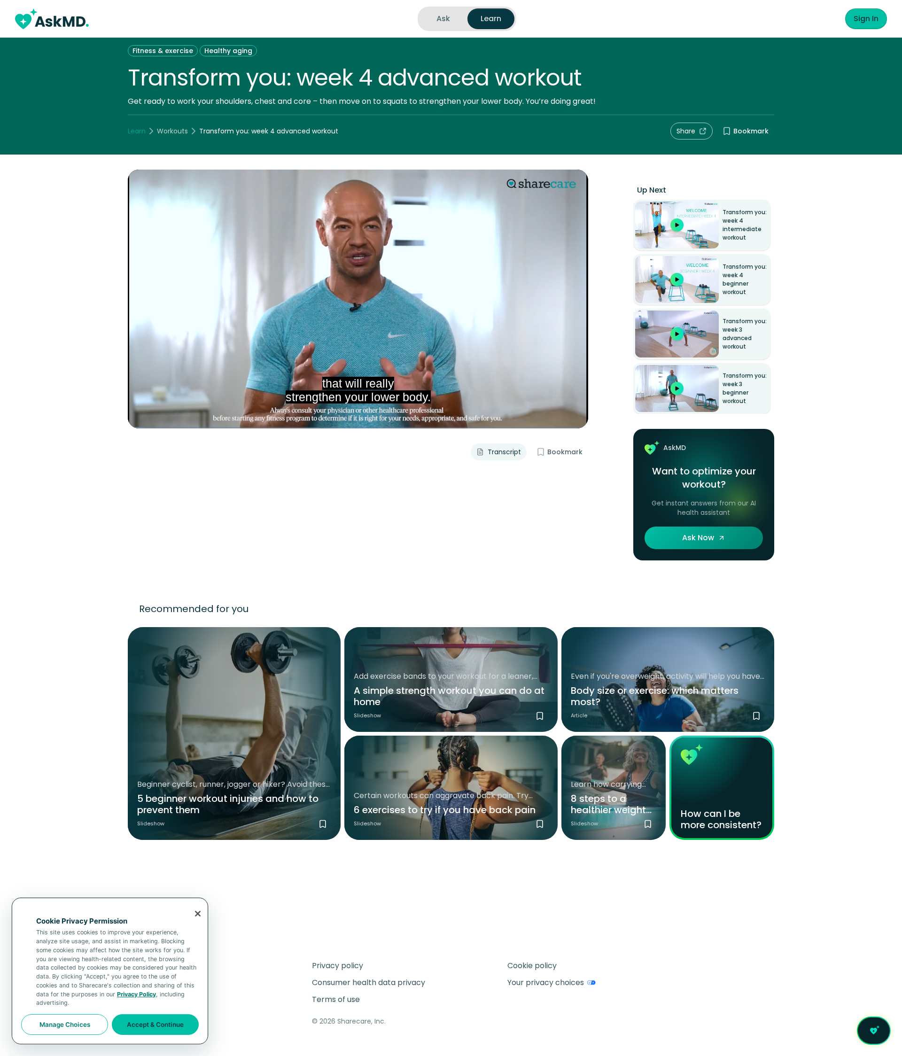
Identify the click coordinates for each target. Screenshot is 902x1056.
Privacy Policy (136, 994)
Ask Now (698, 537)
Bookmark (751, 131)
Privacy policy (337, 965)
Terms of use (336, 999)
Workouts (172, 131)
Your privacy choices (545, 982)
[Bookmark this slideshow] (322, 823)
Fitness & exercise (162, 50)
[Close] (197, 913)
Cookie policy (532, 965)
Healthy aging (228, 50)
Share (685, 131)
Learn (137, 131)
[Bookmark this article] (756, 715)
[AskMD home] (52, 19)
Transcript (504, 452)
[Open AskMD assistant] (874, 1031)
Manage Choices (64, 1024)
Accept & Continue (155, 1024)
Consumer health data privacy (368, 982)
